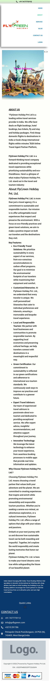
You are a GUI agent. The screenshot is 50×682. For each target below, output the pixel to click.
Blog (40, 28)
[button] (45, 78)
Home (40, 8)
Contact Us (37, 35)
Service (39, 22)
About (39, 15)
